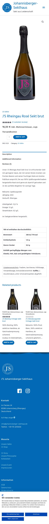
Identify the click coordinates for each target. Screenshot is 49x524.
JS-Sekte (5, 112)
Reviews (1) (6, 164)
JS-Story (4, 453)
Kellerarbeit (5, 459)
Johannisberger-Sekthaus (25, 5)
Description (7, 154)
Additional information (11, 159)
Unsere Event (6, 465)
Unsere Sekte (6, 444)
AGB (3, 485)
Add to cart (20, 137)
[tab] (24, 154)
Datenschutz (6, 488)
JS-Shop (4, 447)
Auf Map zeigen (7, 418)
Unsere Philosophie (8, 456)
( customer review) (19, 122)
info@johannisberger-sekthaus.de (14, 424)
